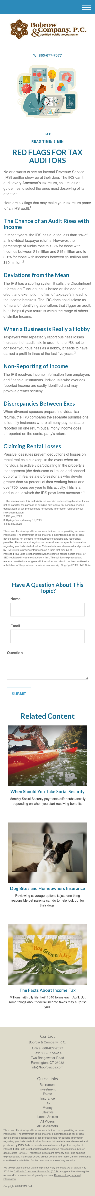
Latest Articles (47, 1116)
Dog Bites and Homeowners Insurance (47, 888)
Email (15, 625)
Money (48, 1107)
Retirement (47, 1084)
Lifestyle (47, 1112)
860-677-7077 (50, 55)
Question (15, 652)
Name (15, 598)
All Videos (47, 1121)
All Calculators (47, 1126)
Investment (47, 1089)
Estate (47, 1093)
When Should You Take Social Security (47, 791)
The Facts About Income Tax (47, 990)
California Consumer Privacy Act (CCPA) (36, 1171)
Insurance (47, 1098)
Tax (47, 1103)
